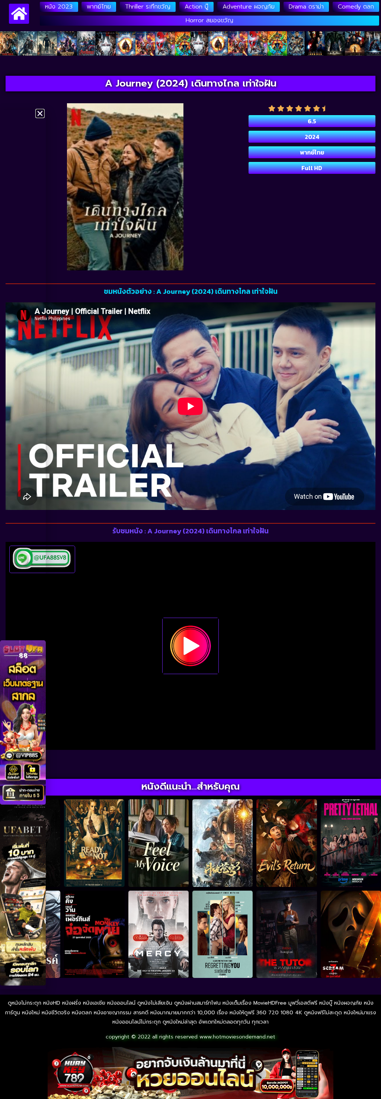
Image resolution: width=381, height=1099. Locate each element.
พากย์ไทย (99, 6)
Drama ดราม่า (306, 6)
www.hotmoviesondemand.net (237, 1037)
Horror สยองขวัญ (209, 20)
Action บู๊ (196, 6)
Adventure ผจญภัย (248, 6)
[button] (40, 113)
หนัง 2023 (59, 6)
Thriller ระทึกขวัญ (147, 6)
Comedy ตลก (356, 6)
